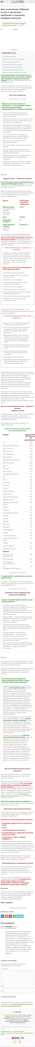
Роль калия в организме (9, 56)
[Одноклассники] (6, 916)
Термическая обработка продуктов (12, 64)
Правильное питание (18, 6)
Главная (3, 6)
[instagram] (23, 1038)
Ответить (8, 953)
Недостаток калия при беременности (13, 70)
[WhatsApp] (14, 916)
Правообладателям (19, 1031)
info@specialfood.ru (9, 1018)
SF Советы (9, 6)
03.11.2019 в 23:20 (10, 928)
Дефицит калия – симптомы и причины (13, 59)
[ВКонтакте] (2, 916)
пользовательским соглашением (11, 1006)
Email (2, 991)
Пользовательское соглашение (21, 1033)
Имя (2, 986)
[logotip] (17, 1)
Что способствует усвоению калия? (12, 67)
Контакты (3, 1033)
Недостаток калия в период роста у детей (14, 72)
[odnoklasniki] (20, 1038)
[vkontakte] (15, 1038)
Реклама (9, 1033)
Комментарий (4, 969)
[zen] (13, 1038)
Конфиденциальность (7, 1031)
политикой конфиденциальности (21, 1004)
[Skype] (18, 916)
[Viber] (10, 916)
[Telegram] (22, 916)
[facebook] (18, 1038)
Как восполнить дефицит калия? (12, 62)
